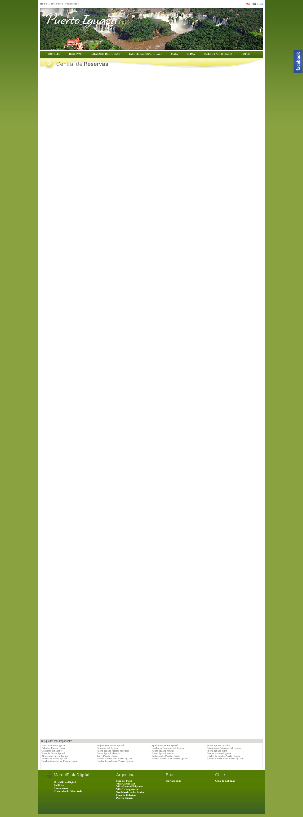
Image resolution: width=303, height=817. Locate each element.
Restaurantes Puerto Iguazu (166, 756)
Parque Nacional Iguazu (145, 54)
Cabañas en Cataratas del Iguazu (224, 748)
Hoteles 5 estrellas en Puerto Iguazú (115, 761)
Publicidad (71, 3)
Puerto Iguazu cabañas (218, 745)
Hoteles (54, 54)
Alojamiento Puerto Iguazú (110, 745)
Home (43, 3)
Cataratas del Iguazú (107, 748)
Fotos (245, 54)
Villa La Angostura (127, 789)
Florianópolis (173, 780)
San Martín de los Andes (130, 792)
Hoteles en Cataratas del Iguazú (168, 748)
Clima (191, 54)
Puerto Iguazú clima (217, 750)
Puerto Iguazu (124, 797)
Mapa (174, 54)
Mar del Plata (124, 780)
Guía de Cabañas (126, 795)
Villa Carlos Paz (125, 783)
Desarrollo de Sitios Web (68, 790)
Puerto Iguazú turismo (163, 750)
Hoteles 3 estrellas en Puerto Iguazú (225, 758)
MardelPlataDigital (65, 782)
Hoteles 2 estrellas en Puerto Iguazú (170, 758)
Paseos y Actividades (218, 54)
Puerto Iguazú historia (108, 753)
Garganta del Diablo (51, 750)
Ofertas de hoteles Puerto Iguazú (223, 756)
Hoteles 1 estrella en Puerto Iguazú (114, 758)
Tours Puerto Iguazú (107, 756)
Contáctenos (56, 3)
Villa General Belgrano (129, 786)
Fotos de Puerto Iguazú (53, 753)
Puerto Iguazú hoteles (163, 753)
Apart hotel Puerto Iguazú (165, 745)
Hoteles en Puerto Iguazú (54, 758)
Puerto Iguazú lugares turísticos (113, 750)
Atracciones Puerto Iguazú (54, 756)
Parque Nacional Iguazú (219, 753)
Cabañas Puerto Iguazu (53, 748)
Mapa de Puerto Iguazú (53, 745)
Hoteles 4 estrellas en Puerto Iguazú (59, 761)
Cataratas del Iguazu (105, 54)
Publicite (59, 785)
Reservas (75, 54)
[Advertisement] (95, 728)
